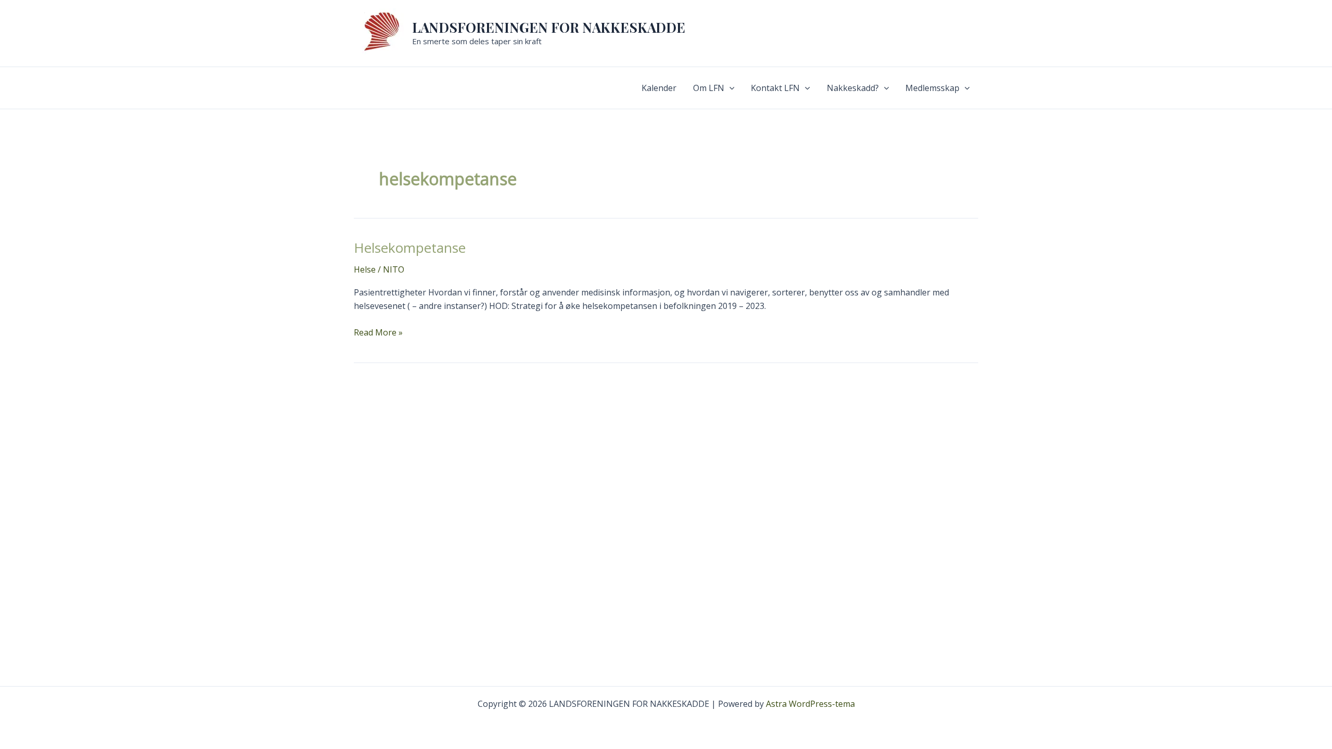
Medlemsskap (932, 88)
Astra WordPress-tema (810, 703)
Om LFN (708, 88)
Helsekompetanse (410, 247)
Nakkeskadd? (853, 88)
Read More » (378, 332)
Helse (365, 269)
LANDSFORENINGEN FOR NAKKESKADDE (548, 27)
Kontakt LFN (775, 88)
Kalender (659, 88)
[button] (729, 88)
